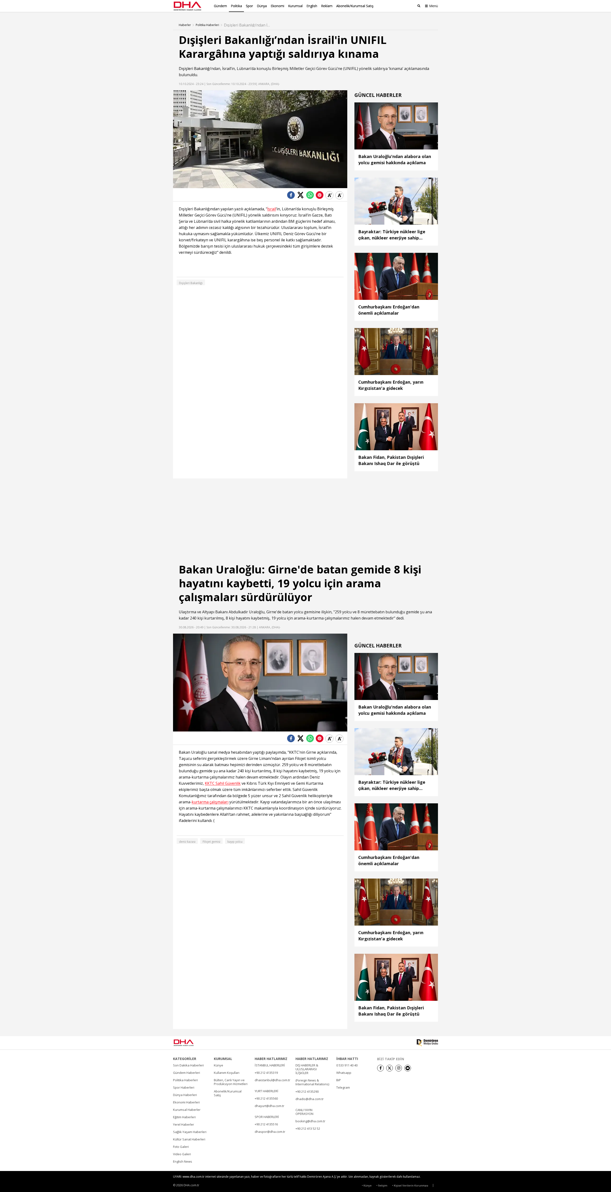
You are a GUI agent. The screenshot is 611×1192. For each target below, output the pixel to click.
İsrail (226, 68)
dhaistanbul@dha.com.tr (272, 1080)
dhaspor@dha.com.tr (270, 1132)
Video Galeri (182, 1154)
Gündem (220, 6)
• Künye (367, 1185)
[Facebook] (380, 1068)
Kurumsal (295, 6)
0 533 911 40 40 (347, 1065)
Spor (249, 6)
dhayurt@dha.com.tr (269, 1106)
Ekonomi (277, 6)
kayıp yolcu (234, 842)
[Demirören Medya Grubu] (427, 1042)
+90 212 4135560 (266, 1098)
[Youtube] (407, 1068)
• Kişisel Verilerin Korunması (410, 1185)
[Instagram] (398, 1068)
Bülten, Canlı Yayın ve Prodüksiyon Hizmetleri (231, 1082)
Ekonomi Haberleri (186, 1102)
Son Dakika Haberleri (188, 1065)
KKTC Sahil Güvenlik (223, 783)
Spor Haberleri (183, 1087)
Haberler (185, 25)
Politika (236, 6)
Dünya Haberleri (185, 1095)
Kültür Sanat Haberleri (189, 1139)
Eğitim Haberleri (184, 1117)
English (311, 6)
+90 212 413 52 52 (307, 1128)
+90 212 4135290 (307, 1091)
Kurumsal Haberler (186, 1110)
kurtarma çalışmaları (210, 802)
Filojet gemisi (211, 842)
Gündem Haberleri (186, 1073)
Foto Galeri (181, 1147)
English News (182, 1161)
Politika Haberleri (207, 25)
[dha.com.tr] (190, 1042)
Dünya (262, 6)
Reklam (326, 6)
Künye (218, 1065)
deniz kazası (187, 842)
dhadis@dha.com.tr (309, 1099)
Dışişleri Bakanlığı (195, 68)
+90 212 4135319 (266, 1073)
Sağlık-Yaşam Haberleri (189, 1132)
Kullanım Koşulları (226, 1073)
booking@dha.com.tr (310, 1121)
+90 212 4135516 (266, 1124)
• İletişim (381, 1185)
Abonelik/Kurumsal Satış (355, 6)
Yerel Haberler (183, 1124)
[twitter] (389, 1068)
